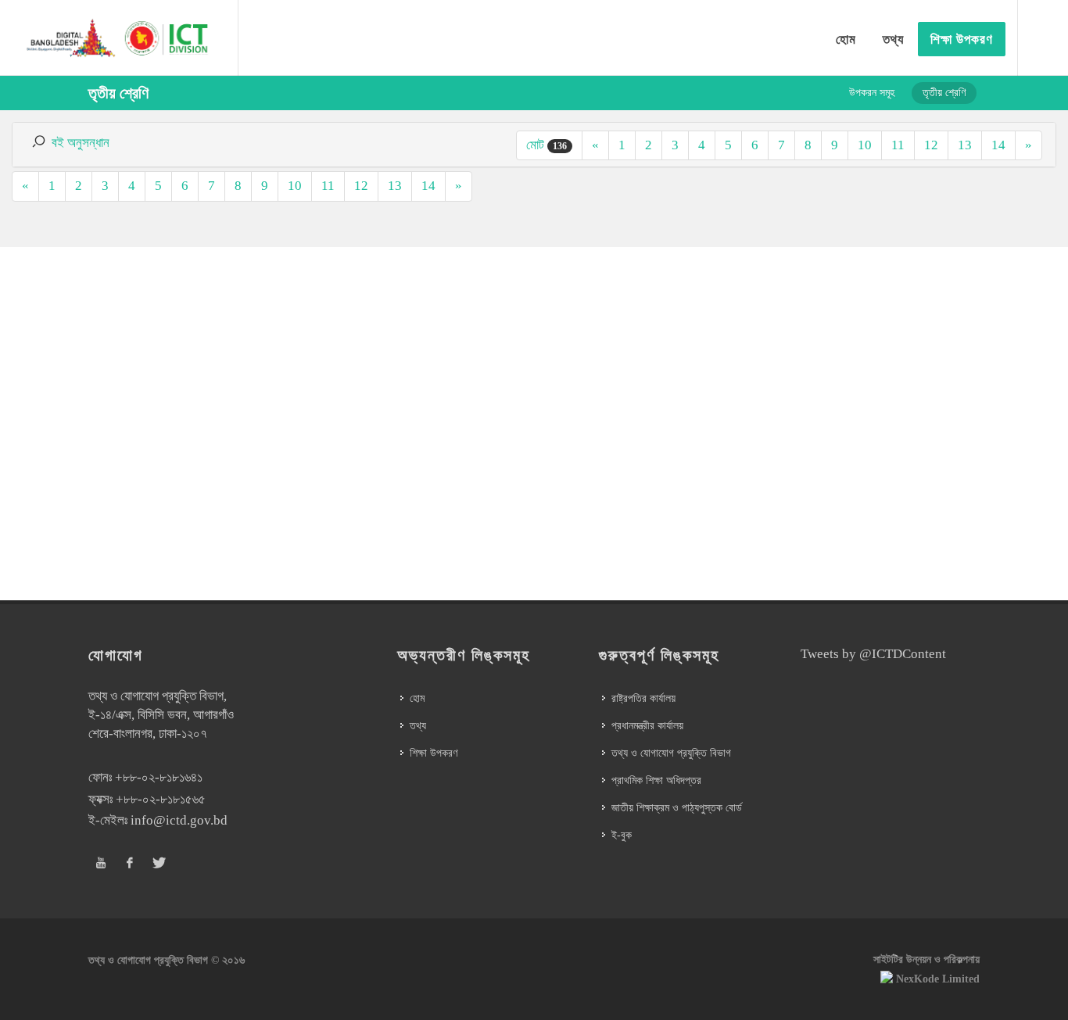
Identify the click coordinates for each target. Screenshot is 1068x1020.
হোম (417, 698)
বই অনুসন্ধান (80, 142)
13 (965, 145)
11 (898, 145)
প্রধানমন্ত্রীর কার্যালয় (647, 726)
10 (865, 145)
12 (931, 145)
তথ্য (418, 726)
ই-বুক (621, 835)
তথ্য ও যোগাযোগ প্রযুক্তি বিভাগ (671, 753)
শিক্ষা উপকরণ (433, 753)
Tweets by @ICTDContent (873, 653)
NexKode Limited (938, 979)
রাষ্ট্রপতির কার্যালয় (643, 698)
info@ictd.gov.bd (179, 820)
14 (998, 145)
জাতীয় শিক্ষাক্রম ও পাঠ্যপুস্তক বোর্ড (676, 808)
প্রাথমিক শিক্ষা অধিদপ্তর (656, 780)
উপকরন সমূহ (871, 92)
